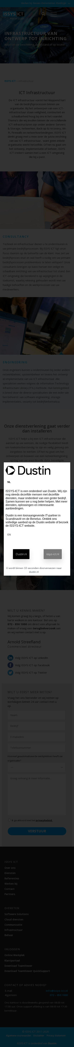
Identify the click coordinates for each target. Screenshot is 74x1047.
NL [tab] (9, 482)
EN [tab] (9, 534)
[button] (21, 554)
